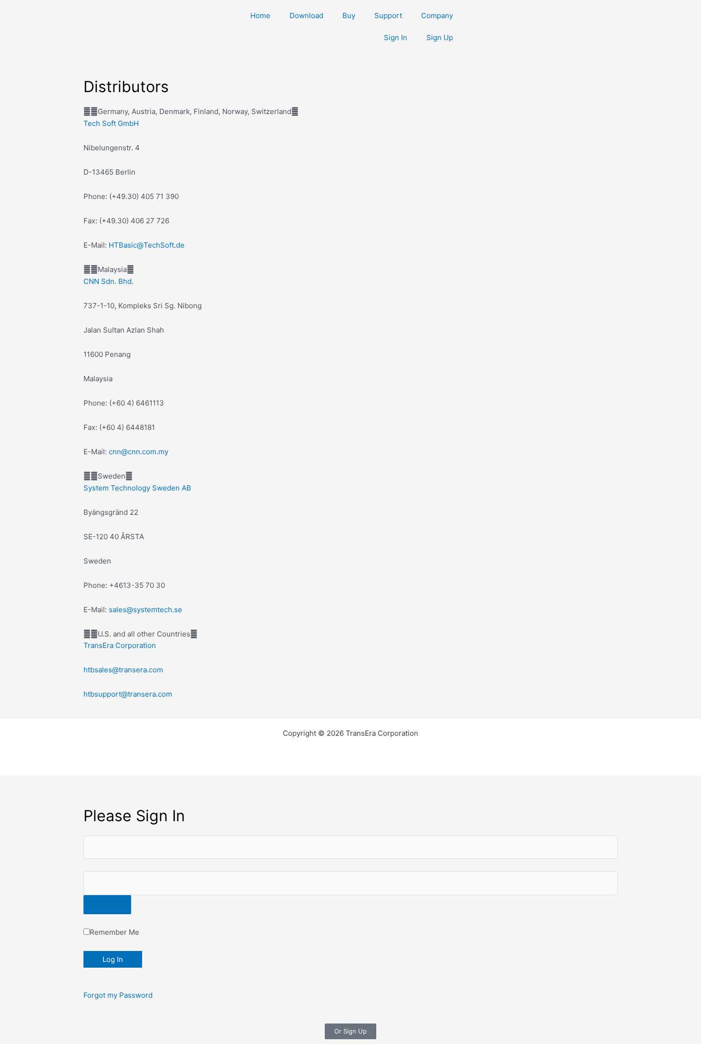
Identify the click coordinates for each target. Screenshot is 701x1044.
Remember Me (114, 932)
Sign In (395, 37)
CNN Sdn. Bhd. (108, 281)
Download (306, 15)
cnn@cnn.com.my (138, 451)
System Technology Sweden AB (137, 487)
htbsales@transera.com (123, 669)
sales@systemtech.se (145, 609)
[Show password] (107, 904)
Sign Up (439, 37)
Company (437, 15)
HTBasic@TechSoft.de (147, 245)
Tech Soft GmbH (111, 123)
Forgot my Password (118, 995)
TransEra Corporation (119, 645)
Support (388, 15)
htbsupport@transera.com (127, 694)
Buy (348, 15)
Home (260, 15)
